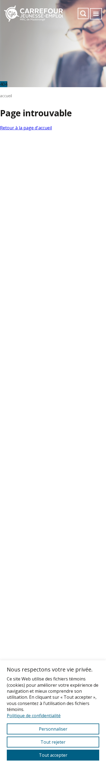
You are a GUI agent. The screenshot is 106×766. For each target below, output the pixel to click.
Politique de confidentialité (34, 716)
